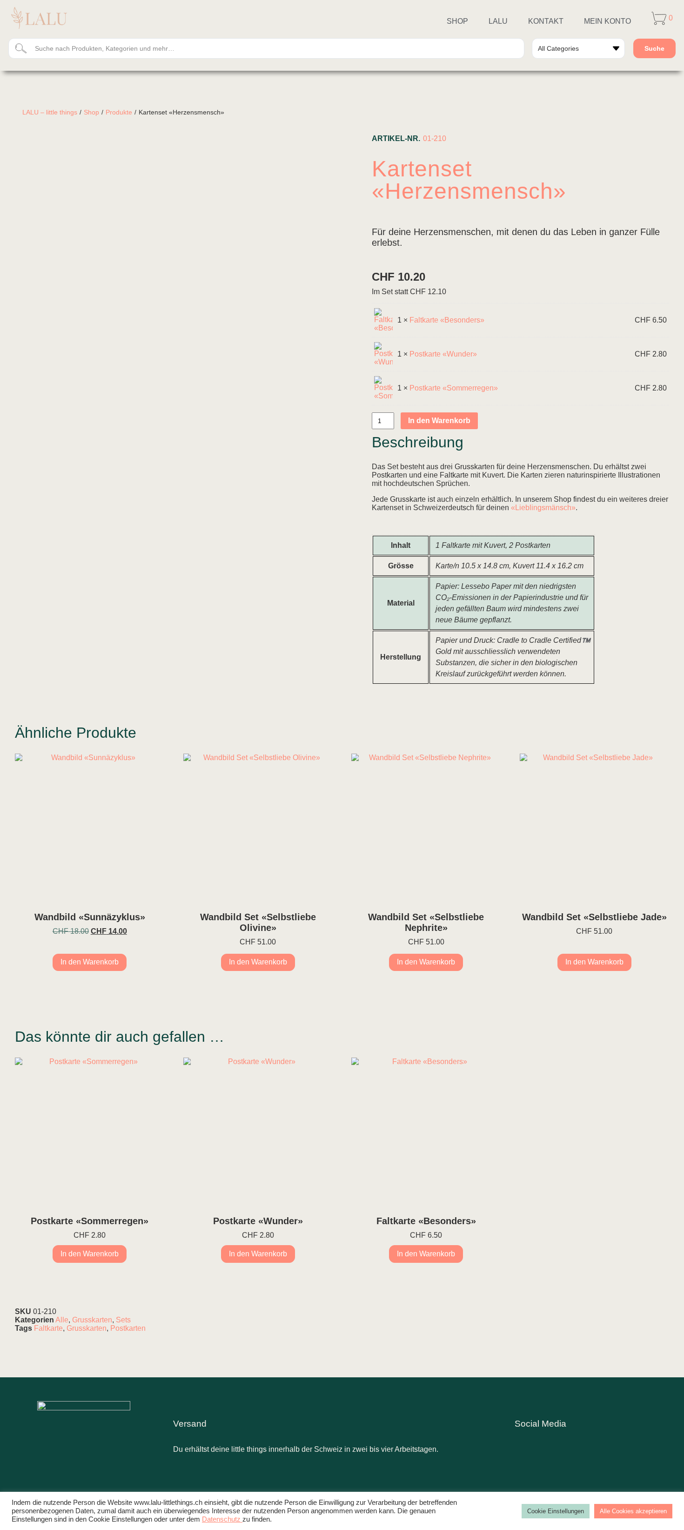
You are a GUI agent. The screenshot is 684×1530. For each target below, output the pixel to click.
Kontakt (545, 21)
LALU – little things (49, 112)
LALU (498, 21)
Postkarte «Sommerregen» (453, 388)
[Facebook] (551, 1442)
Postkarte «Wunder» (443, 354)
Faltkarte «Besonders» (446, 320)
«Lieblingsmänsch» (543, 508)
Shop (457, 21)
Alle (61, 1320)
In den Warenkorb (439, 421)
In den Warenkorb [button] (89, 962)
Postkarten (128, 1328)
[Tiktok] (577, 1442)
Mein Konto (607, 21)
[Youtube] (603, 1442)
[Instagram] (526, 1442)
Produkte (119, 112)
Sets (123, 1320)
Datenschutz (222, 1519)
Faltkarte (48, 1328)
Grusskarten (92, 1320)
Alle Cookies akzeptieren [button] (633, 1511)
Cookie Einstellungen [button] (555, 1511)
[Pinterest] (628, 1442)
